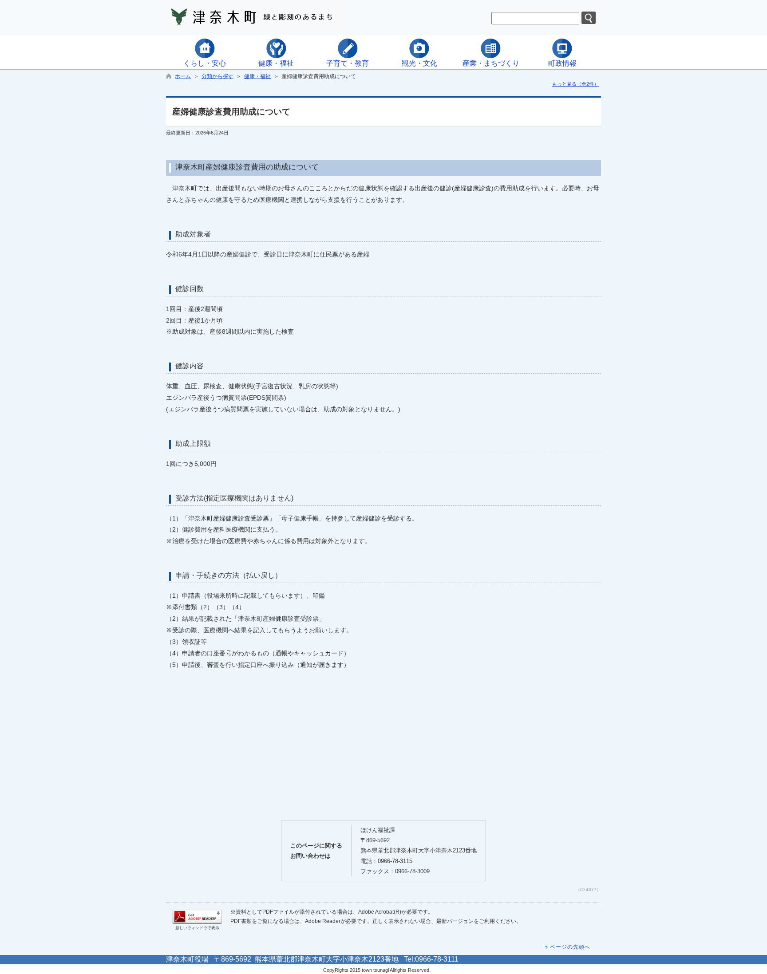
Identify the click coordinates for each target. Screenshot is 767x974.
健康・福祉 (257, 76)
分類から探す (217, 76)
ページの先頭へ (570, 947)
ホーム (183, 76)
